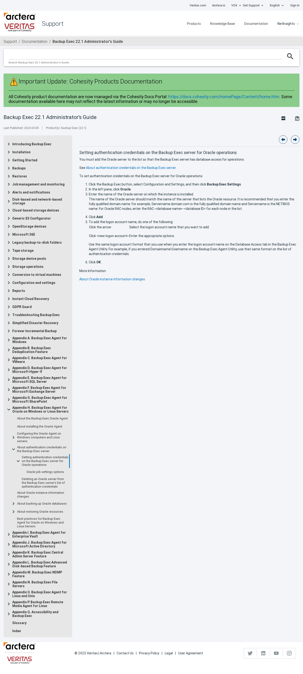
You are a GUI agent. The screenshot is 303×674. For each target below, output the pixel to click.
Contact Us (125, 653)
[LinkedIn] (263, 653)
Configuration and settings (33, 283)
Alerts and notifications (31, 192)
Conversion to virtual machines (36, 275)
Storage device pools (29, 258)
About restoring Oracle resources (40, 512)
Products (194, 24)
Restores (19, 176)
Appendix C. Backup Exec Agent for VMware (39, 360)
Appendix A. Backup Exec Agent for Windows (39, 340)
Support (10, 41)
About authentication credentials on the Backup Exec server (41, 449)
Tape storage (23, 250)
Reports (18, 291)
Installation (21, 152)
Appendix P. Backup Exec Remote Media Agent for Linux (37, 604)
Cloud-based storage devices (35, 210)
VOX (234, 5)
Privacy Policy (149, 653)
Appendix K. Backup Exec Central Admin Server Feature (37, 554)
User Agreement (190, 653)
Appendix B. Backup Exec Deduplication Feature (31, 350)
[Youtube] (276, 653)
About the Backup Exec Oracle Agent (42, 418)
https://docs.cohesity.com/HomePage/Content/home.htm (223, 96)
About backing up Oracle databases (42, 504)
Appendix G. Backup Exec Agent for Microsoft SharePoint (39, 399)
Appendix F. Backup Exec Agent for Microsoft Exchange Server (39, 389)
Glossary (19, 623)
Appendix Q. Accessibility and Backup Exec (35, 614)
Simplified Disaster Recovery (35, 323)
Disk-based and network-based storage (37, 201)
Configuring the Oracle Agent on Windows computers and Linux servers (39, 437)
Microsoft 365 (23, 234)
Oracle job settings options (45, 472)
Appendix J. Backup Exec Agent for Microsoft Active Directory (39, 544)
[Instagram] (289, 653)
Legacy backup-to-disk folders (37, 242)
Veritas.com (198, 5)
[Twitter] (250, 653)
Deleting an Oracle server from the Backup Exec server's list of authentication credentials (43, 483)
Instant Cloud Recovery (30, 299)
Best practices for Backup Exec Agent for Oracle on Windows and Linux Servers (40, 522)
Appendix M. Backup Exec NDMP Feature (37, 574)
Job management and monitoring (38, 184)
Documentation (256, 24)
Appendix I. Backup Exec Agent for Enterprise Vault (39, 534)
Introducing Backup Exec (31, 144)
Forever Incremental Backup (34, 331)
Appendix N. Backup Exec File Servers (35, 584)
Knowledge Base (222, 24)
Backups (19, 168)
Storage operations (28, 267)
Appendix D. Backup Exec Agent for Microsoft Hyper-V (39, 370)
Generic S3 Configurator (31, 218)
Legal (169, 653)
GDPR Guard (22, 307)
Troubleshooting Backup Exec (36, 315)
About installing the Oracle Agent (39, 426)
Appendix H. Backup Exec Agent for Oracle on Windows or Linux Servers (40, 409)
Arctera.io (218, 5)
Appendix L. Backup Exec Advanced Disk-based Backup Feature (39, 564)
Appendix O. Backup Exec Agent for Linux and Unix (39, 594)
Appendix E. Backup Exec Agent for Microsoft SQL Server (39, 379)
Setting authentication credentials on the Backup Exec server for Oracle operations (45, 461)
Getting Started (24, 160)
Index (16, 631)
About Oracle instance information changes (40, 494)
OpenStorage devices (29, 226)
